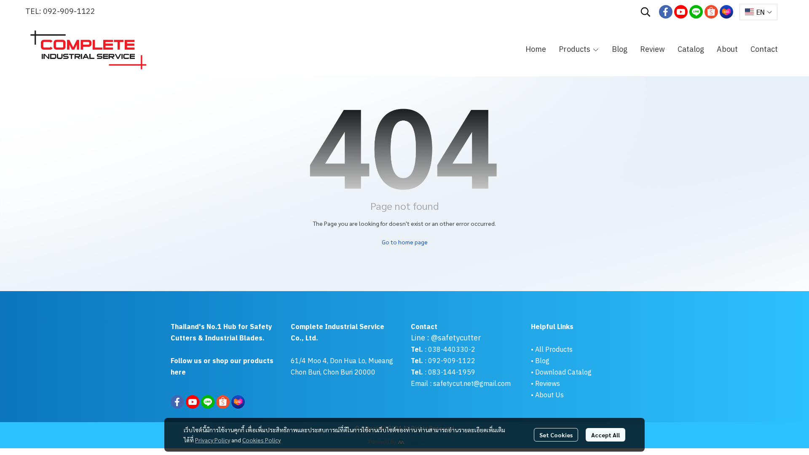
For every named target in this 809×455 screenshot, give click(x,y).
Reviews (547, 384)
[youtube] (681, 12)
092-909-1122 (69, 11)
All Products (554, 350)
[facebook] (665, 12)
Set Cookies (556, 435)
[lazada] (726, 12)
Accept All (605, 435)
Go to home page (405, 242)
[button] (645, 12)
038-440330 (447, 350)
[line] (696, 12)
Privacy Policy (212, 440)
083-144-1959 (451, 372)
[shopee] (711, 12)
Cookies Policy (261, 440)
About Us (549, 395)
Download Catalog (563, 372)
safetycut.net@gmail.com (472, 384)
